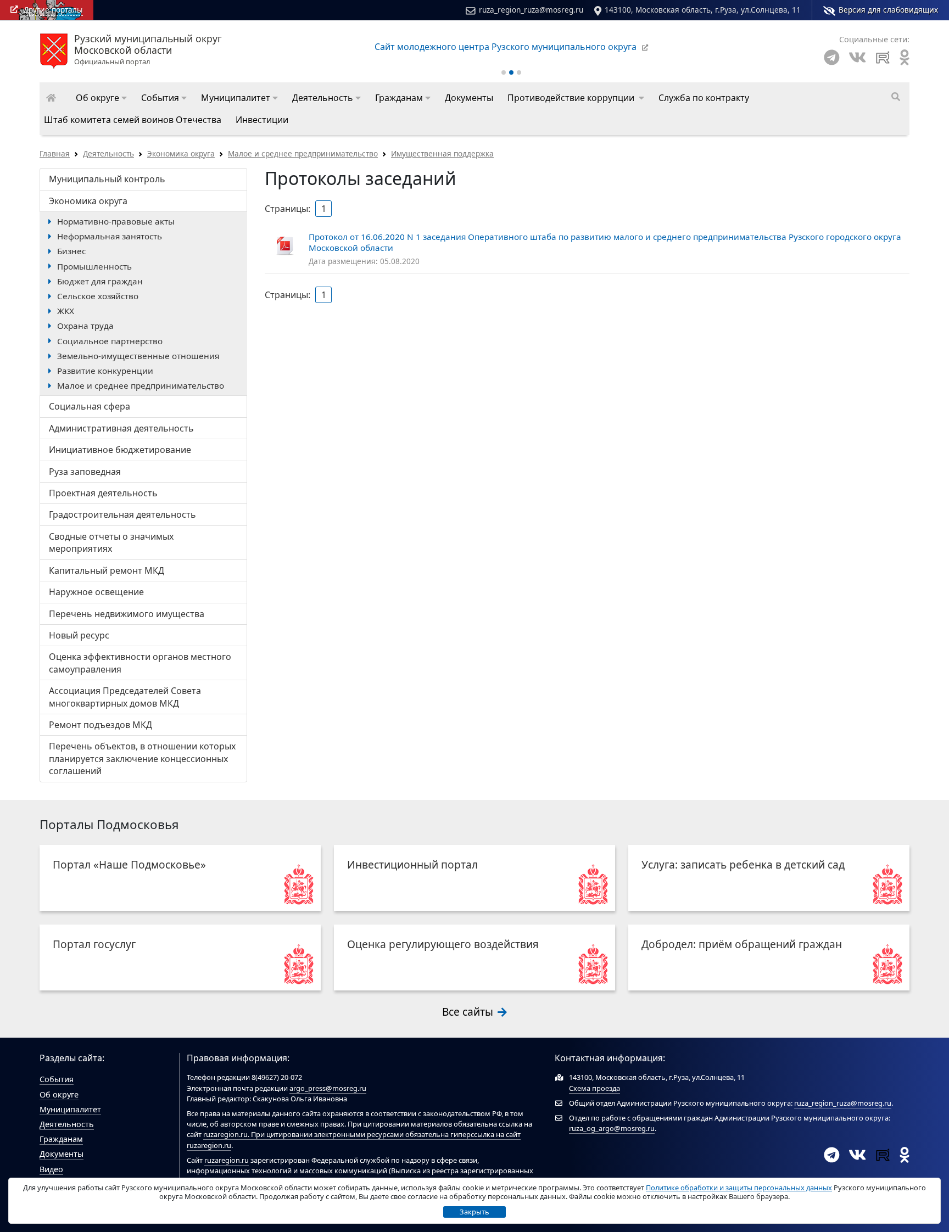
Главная (55, 153)
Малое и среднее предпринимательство (303, 153)
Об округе (59, 1094)
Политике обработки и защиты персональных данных (739, 1187)
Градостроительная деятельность (122, 514)
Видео (51, 1169)
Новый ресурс (79, 635)
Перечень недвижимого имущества (126, 614)
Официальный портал (148, 49)
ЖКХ (65, 310)
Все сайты (469, 1011)
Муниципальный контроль (107, 179)
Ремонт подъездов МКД (100, 725)
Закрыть (474, 1212)
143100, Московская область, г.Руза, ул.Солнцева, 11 (703, 9)
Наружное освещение (96, 592)
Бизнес (71, 250)
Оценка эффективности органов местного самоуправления (140, 663)
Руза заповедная (85, 472)
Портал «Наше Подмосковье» (129, 864)
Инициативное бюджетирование (120, 450)
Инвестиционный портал (412, 864)
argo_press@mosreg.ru (327, 1088)
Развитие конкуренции (105, 370)
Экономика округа (181, 153)
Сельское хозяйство (97, 295)
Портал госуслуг (94, 944)
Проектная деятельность (103, 493)
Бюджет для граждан (100, 281)
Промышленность (94, 266)
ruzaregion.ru (225, 1134)
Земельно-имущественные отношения (138, 355)
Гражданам (61, 1139)
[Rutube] (883, 57)
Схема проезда (594, 1088)
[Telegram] (832, 57)
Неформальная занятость (109, 236)
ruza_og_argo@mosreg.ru (612, 1128)
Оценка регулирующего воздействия (443, 944)
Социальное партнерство (110, 340)
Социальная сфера (89, 406)
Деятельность (108, 153)
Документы (61, 1154)
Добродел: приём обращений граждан (741, 944)
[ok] (904, 57)
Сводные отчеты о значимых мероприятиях (111, 542)
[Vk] (857, 57)
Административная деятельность (121, 428)
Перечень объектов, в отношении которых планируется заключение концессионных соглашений (142, 758)
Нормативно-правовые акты (116, 221)
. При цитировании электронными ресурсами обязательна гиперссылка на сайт (384, 1134)
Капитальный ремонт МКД (106, 570)
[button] (101, 98)
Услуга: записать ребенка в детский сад (743, 864)
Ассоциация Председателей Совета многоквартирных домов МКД (125, 697)
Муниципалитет (70, 1109)
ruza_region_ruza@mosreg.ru (531, 9)
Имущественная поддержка (442, 153)
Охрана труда (85, 325)
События (57, 1079)
